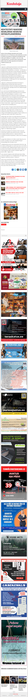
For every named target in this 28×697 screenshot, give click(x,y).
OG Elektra (4, 224)
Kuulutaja (2, 36)
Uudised (16, 36)
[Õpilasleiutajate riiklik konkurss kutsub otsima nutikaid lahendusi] (22, 680)
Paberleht (23, 695)
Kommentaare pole (22, 36)
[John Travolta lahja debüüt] (5, 680)
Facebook (3, 229)
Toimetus (4, 695)
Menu (3, 9)
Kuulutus (17, 695)
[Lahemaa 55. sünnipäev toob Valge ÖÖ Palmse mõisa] (14, 680)
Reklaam (11, 695)
